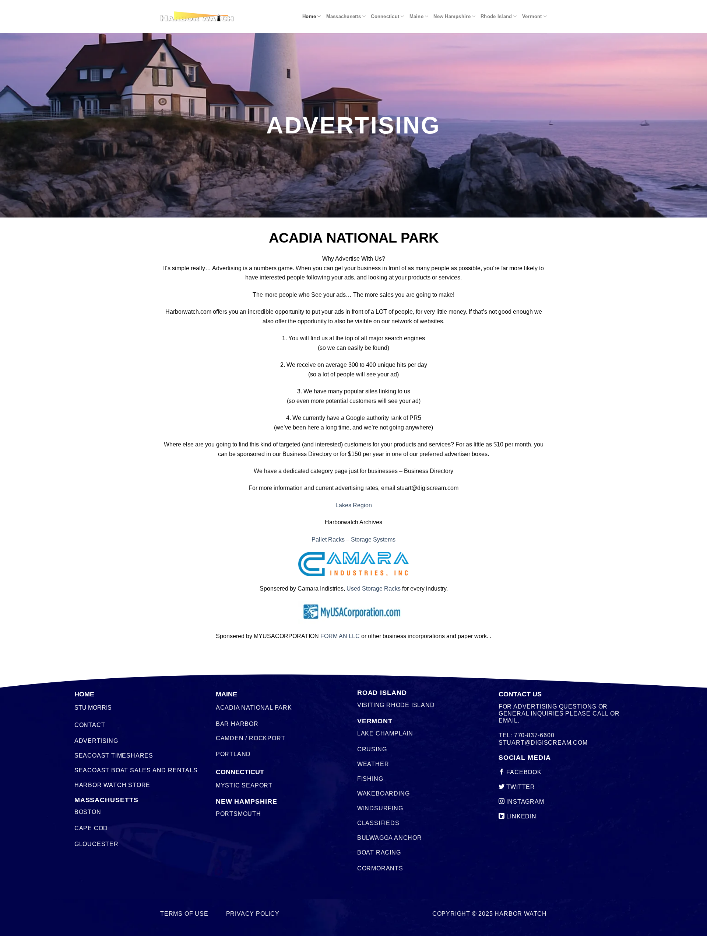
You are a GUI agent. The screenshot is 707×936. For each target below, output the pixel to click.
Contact (89, 725)
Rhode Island (496, 16)
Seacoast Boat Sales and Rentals (136, 770)
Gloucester (96, 844)
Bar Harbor (237, 724)
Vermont (532, 16)
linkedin (521, 816)
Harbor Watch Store (112, 785)
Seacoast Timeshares (113, 755)
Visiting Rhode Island (396, 705)
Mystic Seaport (244, 785)
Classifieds (378, 823)
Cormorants (380, 868)
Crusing (372, 749)
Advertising (96, 741)
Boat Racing (379, 852)
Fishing (370, 779)
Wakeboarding (383, 793)
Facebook (523, 772)
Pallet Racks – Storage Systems (353, 539)
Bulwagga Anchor (389, 838)
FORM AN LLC (340, 636)
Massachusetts (343, 16)
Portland (233, 754)
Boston (87, 812)
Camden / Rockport (250, 738)
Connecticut (385, 16)
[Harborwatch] (197, 16)
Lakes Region (353, 505)
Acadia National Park (254, 707)
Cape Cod (91, 828)
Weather (373, 764)
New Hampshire (451, 16)
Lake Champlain (385, 733)
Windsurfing (380, 808)
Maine (416, 16)
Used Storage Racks (374, 588)
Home (309, 16)
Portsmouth (238, 814)
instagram (524, 801)
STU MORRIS (93, 707)
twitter (520, 787)
